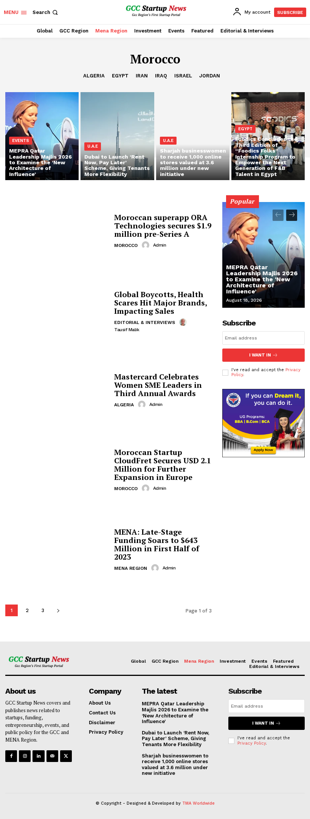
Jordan (209, 76)
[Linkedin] (38, 756)
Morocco (126, 245)
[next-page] (58, 610)
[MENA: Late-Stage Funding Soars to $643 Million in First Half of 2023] (56, 550)
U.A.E (92, 146)
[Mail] (52, 756)
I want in (260, 355)
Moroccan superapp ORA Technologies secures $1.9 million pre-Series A (162, 225)
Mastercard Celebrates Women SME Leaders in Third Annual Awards (158, 385)
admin (159, 245)
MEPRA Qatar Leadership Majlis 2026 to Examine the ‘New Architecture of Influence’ (262, 279)
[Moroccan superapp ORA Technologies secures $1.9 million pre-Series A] (56, 231)
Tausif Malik (126, 329)
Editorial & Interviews (144, 322)
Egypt (120, 76)
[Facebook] (11, 756)
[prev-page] (278, 215)
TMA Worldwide (198, 803)
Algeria (94, 76)
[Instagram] (25, 756)
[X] (66, 756)
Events (20, 140)
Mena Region (130, 568)
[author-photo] (147, 245)
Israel (183, 76)
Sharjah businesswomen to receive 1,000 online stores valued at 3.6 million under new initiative (175, 764)
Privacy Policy (251, 743)
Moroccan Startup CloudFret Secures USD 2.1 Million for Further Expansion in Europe (162, 464)
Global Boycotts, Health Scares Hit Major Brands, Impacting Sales (160, 302)
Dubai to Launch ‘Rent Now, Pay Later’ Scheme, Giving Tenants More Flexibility (175, 738)
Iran (142, 76)
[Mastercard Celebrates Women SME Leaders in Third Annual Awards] (56, 391)
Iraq (161, 76)
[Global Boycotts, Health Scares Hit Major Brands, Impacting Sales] (56, 311)
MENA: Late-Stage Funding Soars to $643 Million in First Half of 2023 (156, 544)
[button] (46, 12)
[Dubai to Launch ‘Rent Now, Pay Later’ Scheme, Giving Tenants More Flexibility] (117, 136)
